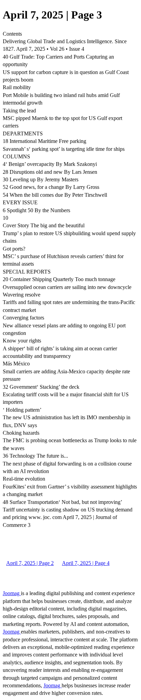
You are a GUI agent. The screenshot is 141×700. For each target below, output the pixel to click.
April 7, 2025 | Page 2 (30, 563)
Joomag (12, 593)
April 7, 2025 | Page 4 (86, 563)
